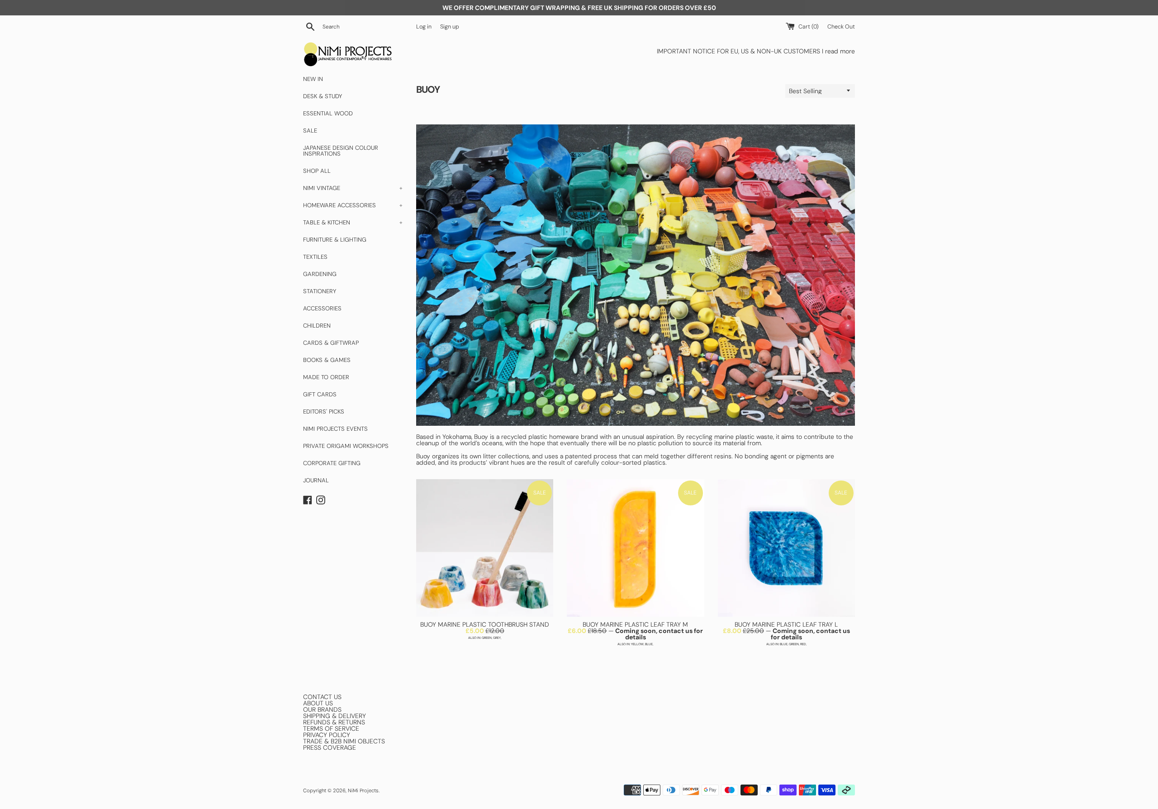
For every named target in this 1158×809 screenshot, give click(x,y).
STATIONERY (319, 291)
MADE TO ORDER (326, 377)
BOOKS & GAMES (327, 360)
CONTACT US (322, 697)
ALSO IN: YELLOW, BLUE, (635, 644)
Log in (424, 26)
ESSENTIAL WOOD (328, 113)
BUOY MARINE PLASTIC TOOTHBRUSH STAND (484, 624)
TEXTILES (315, 257)
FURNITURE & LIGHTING (334, 239)
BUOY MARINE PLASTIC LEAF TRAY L (786, 624)
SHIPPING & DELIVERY (334, 716)
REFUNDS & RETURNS (334, 722)
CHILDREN (317, 325)
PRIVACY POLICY (326, 735)
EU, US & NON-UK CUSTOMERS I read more (793, 51)
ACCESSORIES (322, 308)
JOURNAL (316, 480)
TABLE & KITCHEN (353, 222)
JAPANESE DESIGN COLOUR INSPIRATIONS (340, 150)
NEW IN (313, 79)
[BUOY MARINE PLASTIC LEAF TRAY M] (635, 547)
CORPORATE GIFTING (332, 463)
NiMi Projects (363, 790)
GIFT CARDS (320, 394)
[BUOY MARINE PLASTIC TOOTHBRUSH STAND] (484, 547)
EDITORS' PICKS (323, 411)
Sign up (449, 26)
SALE (310, 130)
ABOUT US (318, 703)
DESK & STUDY (322, 96)
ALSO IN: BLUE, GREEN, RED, (786, 644)
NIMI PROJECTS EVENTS (335, 429)
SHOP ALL (317, 171)
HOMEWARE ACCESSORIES (353, 205)
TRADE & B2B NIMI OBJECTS (344, 741)
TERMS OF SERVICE (331, 728)
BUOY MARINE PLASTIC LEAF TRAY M (635, 624)
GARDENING (320, 274)
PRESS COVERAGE (329, 747)
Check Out (841, 26)
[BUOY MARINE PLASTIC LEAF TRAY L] (786, 547)
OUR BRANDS (322, 709)
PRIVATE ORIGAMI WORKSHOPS (346, 446)
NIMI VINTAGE (353, 188)
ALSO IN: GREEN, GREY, (484, 638)
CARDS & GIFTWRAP (331, 343)
